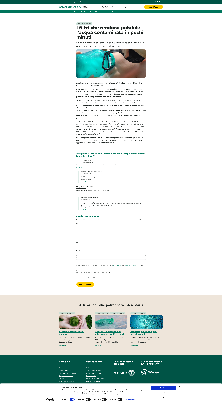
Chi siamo (62, 368)
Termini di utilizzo (130, 265)
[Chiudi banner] (179, 386)
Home (60, 11)
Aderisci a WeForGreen (155, 2)
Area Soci (144, 2)
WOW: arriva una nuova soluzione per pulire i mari (109, 332)
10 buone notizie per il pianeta (71, 332)
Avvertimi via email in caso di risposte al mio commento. (94, 272)
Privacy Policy (117, 265)
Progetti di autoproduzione (95, 378)
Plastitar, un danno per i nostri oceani (143, 332)
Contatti (138, 7)
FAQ (124, 7)
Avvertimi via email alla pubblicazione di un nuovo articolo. (95, 278)
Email (78, 250)
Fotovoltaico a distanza (93, 373)
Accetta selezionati (163, 393)
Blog (130, 7)
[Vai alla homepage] (70, 7)
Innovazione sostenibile (102, 313)
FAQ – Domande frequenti (67, 373)
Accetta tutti (163, 388)
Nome (78, 242)
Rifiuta (164, 398)
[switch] (88, 399)
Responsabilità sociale (66, 376)
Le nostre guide (91, 376)
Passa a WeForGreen (153, 7)
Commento (80, 223)
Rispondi (79, 167)
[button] (87, 7)
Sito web (79, 258)
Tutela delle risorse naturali (75, 11)
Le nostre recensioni (65, 370)
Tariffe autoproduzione (93, 370)
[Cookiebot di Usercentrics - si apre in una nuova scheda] (50, 399)
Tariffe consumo (91, 368)
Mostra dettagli (130, 399)
